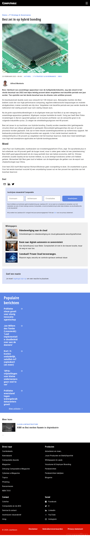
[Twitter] (13, 184)
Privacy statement (75, 529)
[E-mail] (4, 184)
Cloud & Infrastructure (27, 424)
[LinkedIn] (9, 184)
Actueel (27, 76)
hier (55, 212)
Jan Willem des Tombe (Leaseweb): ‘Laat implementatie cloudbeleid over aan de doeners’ (11, 335)
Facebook (52, 502)
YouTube (52, 515)
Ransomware (7, 486)
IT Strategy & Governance (20, 15)
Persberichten (50, 469)
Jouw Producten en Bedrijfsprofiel (59, 456)
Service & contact (9, 510)
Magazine (6, 464)
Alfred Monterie (17, 83)
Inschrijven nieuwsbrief (11, 515)
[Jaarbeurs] (76, 536)
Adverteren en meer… (53, 451)
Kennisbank (7, 456)
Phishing (5, 482)
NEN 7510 (6, 491)
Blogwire (48, 477)
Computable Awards (10, 460)
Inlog (4, 519)
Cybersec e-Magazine (11, 473)
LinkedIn (51, 510)
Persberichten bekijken (54, 473)
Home (4, 15)
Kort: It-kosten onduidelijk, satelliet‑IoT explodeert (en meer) (10, 358)
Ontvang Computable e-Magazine (16, 469)
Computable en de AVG (11, 506)
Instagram (52, 519)
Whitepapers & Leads (53, 460)
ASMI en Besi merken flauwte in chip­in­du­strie (37, 427)
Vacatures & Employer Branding (58, 464)
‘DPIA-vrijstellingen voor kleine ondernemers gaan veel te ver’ (10, 378)
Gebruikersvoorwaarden (52, 529)
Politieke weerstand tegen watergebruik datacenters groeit (10, 397)
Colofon (5, 502)
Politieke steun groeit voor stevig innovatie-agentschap (10, 314)
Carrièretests (7, 451)
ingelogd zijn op (19, 279)
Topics (5, 477)
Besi (60, 76)
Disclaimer (33, 529)
